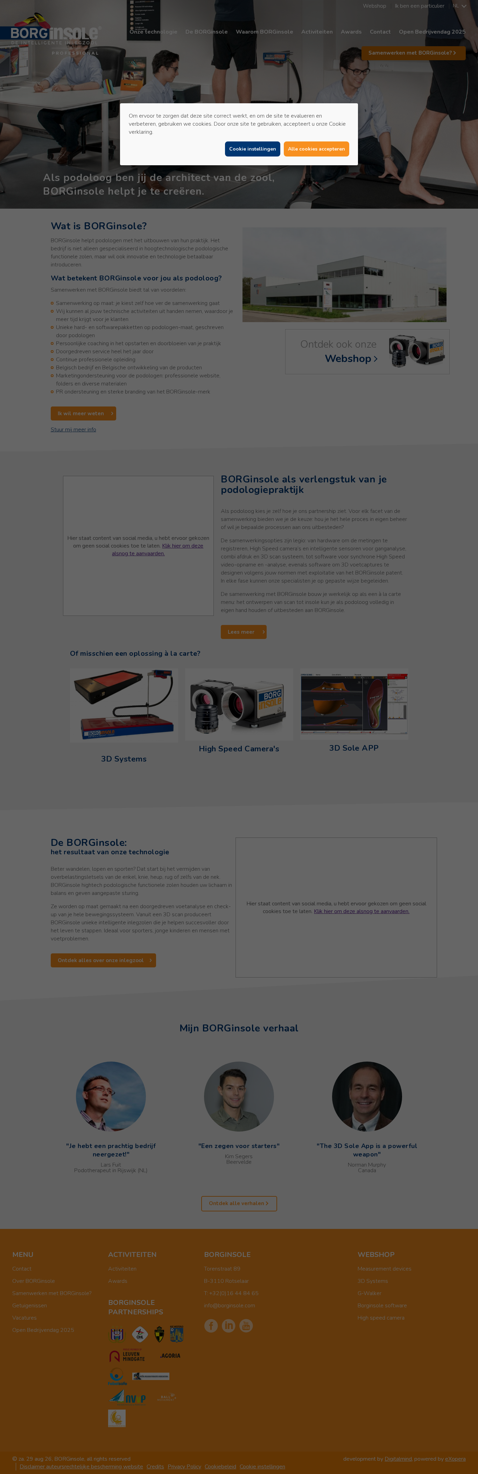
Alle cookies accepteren (316, 149)
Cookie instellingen (252, 149)
